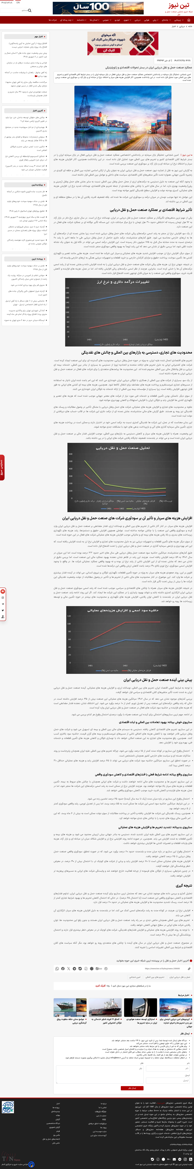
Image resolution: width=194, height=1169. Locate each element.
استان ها (93, 20)
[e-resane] (8, 1107)
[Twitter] (3, 611)
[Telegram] (3, 604)
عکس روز (56, 1135)
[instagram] (185, 1159)
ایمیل (187, 1075)
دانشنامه (80, 20)
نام (188, 1063)
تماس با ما (102, 1107)
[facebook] (63, 969)
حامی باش (56, 1143)
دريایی (138, 20)
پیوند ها (103, 1127)
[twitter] (68, 969)
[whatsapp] (57, 969)
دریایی (182, 26)
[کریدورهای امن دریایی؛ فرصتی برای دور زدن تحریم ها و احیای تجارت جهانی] (175, 1007)
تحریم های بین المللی (155, 977)
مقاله (58, 1115)
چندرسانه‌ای (55, 1111)
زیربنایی (178, 20)
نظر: (142, 1063)
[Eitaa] (168, 1159)
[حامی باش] (3, 617)
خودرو (118, 20)
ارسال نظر (132, 1088)
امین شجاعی (134, 977)
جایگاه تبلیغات (100, 1111)
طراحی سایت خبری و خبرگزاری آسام (15, 1164)
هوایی (147, 20)
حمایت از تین (101, 1115)
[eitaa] (99, 969)
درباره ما (103, 1103)
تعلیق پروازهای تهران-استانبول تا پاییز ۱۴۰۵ (27, 211)
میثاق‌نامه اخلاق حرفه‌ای (97, 1123)
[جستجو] (29, 10)
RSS (104, 1119)
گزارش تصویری (54, 1127)
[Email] (3, 592)
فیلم (58, 1131)
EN (18, 3)
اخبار (174, 26)
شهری (126, 20)
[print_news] (106, 969)
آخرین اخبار (38, 110)
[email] (174, 1159)
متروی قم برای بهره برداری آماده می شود (28, 285)
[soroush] (86, 969)
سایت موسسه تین (99, 1131)
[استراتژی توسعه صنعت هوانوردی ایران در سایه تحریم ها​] (140, 1007)
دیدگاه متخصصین (53, 1123)
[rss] (190, 1159)
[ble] (80, 969)
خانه (190, 26)
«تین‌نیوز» (161, 1103)
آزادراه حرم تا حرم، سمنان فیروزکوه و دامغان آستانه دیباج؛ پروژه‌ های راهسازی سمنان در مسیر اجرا (27, 230)
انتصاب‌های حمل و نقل (51, 1139)
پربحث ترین (37, 259)
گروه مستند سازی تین (98, 1135)
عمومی (106, 20)
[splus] (157, 1159)
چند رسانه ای (65, 20)
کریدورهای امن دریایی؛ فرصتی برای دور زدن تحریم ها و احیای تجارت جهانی (176, 1023)
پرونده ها (56, 1107)
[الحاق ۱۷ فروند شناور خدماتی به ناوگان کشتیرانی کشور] (105, 1007)
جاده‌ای (165, 20)
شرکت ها (53, 20)
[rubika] (91, 969)
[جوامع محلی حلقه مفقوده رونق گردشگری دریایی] (70, 1007)
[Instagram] (3, 598)
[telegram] (74, 969)
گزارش (58, 1119)
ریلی (154, 20)
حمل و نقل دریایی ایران (179, 977)
